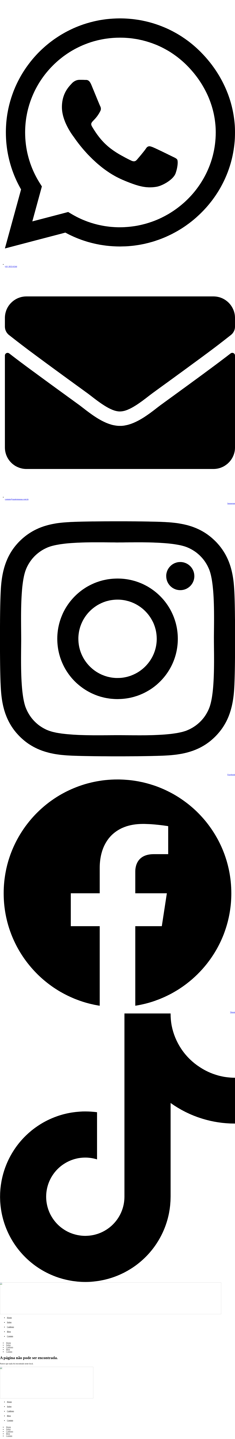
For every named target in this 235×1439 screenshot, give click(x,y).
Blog (9, 1332)
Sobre (9, 1322)
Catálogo (10, 1327)
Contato (10, 1336)
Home (9, 1318)
